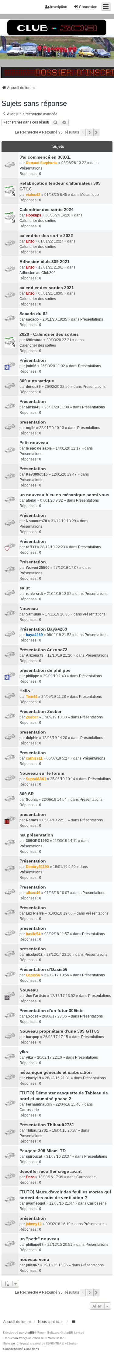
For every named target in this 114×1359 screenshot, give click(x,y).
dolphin (32, 738)
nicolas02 (34, 954)
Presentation (32, 752)
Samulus (33, 614)
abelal (31, 500)
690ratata (34, 340)
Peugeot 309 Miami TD (42, 1150)
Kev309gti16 (37, 474)
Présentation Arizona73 (43, 649)
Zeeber (32, 717)
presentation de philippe (45, 670)
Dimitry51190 (37, 867)
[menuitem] (13, 1349)
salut (24, 587)
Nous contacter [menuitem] (50, 1322)
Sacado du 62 (33, 313)
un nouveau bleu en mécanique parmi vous (64, 494)
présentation (32, 1218)
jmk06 (31, 366)
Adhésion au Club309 (37, 273)
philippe (32, 676)
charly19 (33, 1078)
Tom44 (31, 696)
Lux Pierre (35, 913)
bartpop (32, 1037)
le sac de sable (39, 448)
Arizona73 (34, 655)
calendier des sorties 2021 (46, 287)
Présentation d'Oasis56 (43, 969)
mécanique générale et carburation (55, 1072)
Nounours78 (36, 521)
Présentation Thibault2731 (46, 1124)
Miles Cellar (56, 1338)
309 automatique (36, 380)
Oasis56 (33, 975)
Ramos (32, 820)
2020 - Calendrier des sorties (49, 334)
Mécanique (89, 195)
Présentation (32, 360)
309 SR (26, 793)
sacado (32, 319)
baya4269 (34, 635)
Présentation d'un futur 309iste (51, 1010)
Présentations (30, 168)
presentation (32, 422)
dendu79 (33, 386)
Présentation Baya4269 (43, 629)
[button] (96, 132)
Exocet (32, 1016)
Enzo (30, 241)
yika (23, 1051)
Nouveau (28, 608)
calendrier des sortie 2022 (46, 235)
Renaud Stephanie (41, 163)
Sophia (32, 799)
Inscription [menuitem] (58, 7)
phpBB (29, 1332)
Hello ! (26, 690)
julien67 (32, 1265)
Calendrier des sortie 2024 (46, 209)
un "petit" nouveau (39, 1238)
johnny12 (34, 1224)
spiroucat (34, 1156)
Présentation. (33, 561)
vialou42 (33, 195)
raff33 (31, 547)
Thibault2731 (37, 1130)
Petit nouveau (33, 442)
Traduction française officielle (23, 1338)
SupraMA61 (36, 779)
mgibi (30, 428)
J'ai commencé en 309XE (45, 157)
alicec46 (33, 893)
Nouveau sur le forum (41, 773)
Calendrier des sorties (37, 221)
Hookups (33, 215)
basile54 (33, 934)
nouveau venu (34, 1259)
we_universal (20, 1343)
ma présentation (36, 835)
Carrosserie (29, 1110)
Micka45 (33, 407)
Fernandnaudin (39, 1104)
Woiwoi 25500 (38, 568)
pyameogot (35, 1203)
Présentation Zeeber (40, 711)
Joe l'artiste (36, 996)
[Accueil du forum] (57, 46)
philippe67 (34, 1244)
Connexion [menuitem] (88, 7)
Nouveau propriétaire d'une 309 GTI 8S (59, 1031)
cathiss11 (34, 758)
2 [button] (89, 132)
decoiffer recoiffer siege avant (50, 1171)
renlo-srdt (34, 594)
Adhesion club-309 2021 (44, 261)
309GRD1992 (37, 841)
